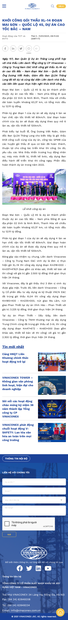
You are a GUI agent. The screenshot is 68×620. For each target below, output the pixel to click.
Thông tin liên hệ (11, 576)
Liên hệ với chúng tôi (15, 472)
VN (60, 6)
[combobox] (34, 500)
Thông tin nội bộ (16, 458)
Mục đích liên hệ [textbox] (12, 500)
